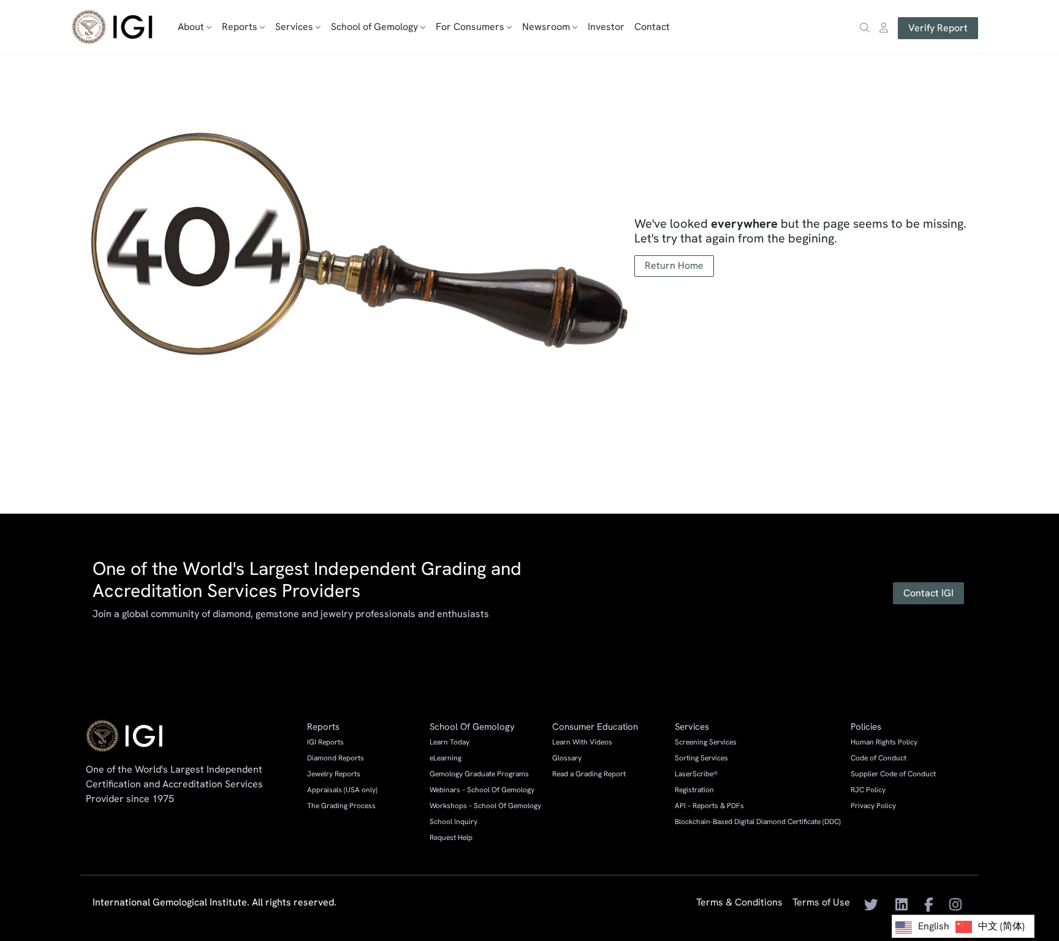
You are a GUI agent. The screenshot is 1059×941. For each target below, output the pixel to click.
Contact (652, 26)
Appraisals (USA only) (342, 790)
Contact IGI (928, 593)
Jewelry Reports (333, 774)
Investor (606, 26)
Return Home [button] (674, 265)
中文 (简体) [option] (1001, 926)
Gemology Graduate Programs (479, 774)
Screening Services (706, 742)
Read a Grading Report (589, 774)
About (191, 26)
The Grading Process (341, 806)
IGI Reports (325, 742)
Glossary (567, 758)
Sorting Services (701, 758)
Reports (239, 26)
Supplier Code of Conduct (893, 774)
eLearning (445, 758)
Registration (694, 790)
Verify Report (938, 27)
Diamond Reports (335, 758)
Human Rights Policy (884, 742)
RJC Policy (868, 790)
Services (294, 26)
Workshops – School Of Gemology (485, 806)
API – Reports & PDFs (709, 806)
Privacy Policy (873, 806)
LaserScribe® (696, 774)
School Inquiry (453, 822)
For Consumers (470, 26)
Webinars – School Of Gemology (482, 790)
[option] (990, 927)
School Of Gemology (472, 727)
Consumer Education (595, 727)
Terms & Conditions (739, 903)
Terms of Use (821, 903)
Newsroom (546, 26)
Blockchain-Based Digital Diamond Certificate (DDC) (758, 822)
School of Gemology (374, 26)
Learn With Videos (582, 742)
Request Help (451, 837)
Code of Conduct (878, 758)
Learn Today (449, 742)
